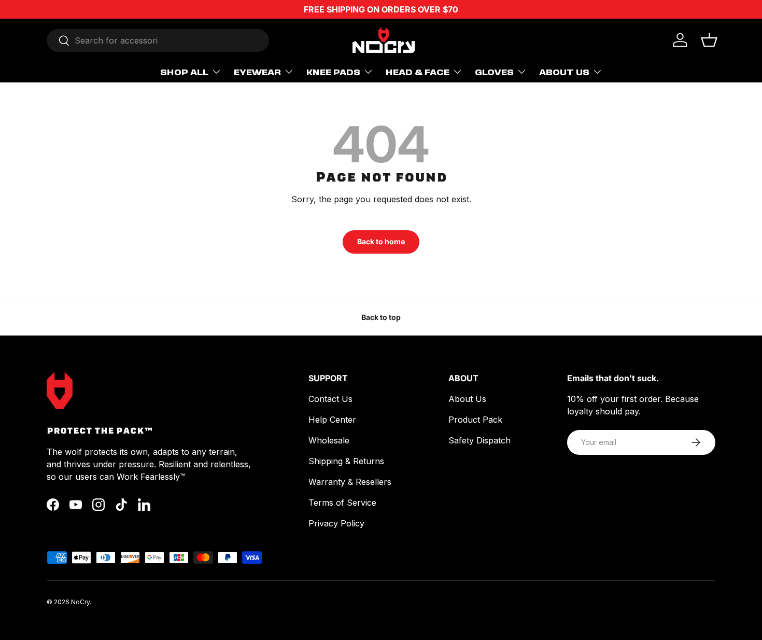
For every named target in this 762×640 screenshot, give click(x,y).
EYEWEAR (257, 71)
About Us (467, 399)
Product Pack (475, 419)
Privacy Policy (336, 523)
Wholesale (328, 440)
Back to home (381, 241)
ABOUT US (564, 71)
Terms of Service (342, 502)
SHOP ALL (184, 71)
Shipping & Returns (346, 461)
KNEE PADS (333, 71)
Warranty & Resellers (349, 482)
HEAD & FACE (417, 71)
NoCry (80, 602)
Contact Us (330, 399)
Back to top (381, 317)
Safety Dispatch (479, 440)
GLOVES (494, 71)
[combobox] (158, 40)
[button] (709, 40)
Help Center (332, 419)
